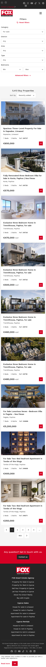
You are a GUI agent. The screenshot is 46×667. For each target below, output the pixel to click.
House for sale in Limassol (23, 607)
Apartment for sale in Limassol (23, 613)
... (39, 530)
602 (20, 536)
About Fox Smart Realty (23, 595)
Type (3, 55)
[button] (23, 31)
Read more (5, 664)
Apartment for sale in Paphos (23, 617)
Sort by (13, 95)
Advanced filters (21, 75)
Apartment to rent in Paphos (23, 635)
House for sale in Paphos (23, 610)
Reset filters (24, 22)
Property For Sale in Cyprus (23, 582)
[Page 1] (6, 530)
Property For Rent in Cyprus (23, 585)
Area (3, 46)
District (4, 37)
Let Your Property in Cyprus (23, 592)
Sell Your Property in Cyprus (23, 588)
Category (4, 27)
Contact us (23, 557)
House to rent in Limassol (23, 626)
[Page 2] (26, 535)
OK (15, 664)
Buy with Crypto (23, 598)
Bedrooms (5, 65)
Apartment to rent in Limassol (23, 632)
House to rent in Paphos (23, 629)
